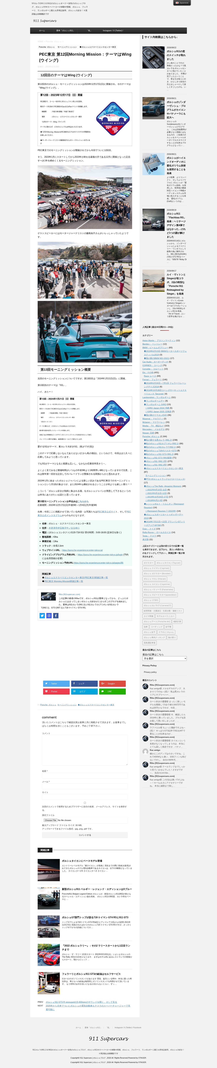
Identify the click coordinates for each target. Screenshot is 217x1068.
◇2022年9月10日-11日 (156, 489)
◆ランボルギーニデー (154, 401)
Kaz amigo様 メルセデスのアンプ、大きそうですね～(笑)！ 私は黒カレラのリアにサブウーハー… (167, 691)
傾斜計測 (177, 621)
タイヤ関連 (148, 616)
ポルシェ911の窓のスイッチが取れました (176, 55)
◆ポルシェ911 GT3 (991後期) (158, 458)
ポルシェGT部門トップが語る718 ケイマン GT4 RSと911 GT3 (95, 917)
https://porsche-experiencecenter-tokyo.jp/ (82, 550)
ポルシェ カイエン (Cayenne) (157, 584)
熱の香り (172, 637)
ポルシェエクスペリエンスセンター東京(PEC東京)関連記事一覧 (76, 577)
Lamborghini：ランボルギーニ (156, 397)
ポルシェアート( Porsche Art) (157, 621)
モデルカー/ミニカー (165, 616)
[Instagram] (49, 615)
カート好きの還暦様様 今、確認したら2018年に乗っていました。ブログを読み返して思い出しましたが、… (168, 717)
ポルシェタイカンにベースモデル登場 (82, 861)
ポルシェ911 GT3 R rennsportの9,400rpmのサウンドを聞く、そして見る (81, 1002)
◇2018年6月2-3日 (154, 500)
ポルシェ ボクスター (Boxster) (157, 573)
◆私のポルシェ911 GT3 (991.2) (159, 454)
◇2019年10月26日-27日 (156, 497)
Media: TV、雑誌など (153, 426)
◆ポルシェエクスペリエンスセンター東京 (96, 705)
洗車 (146, 627)
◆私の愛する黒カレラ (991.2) (158, 440)
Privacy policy (150, 672)
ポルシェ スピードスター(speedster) (160, 595)
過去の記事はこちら (153, 654)
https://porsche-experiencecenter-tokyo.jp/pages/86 (98, 562)
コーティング (156, 627)
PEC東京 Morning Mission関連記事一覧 (63, 581)
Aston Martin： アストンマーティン (159, 340)
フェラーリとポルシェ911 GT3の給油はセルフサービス (91, 974)
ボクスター (148, 563)
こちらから (83, 501)
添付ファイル (48, 815)
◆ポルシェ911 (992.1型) (155, 461)
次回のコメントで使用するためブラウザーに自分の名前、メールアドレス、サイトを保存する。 (84, 808)
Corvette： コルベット (152, 369)
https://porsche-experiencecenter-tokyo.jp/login (100, 554)
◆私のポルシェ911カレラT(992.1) (160, 447)
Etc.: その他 (147, 372)
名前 (45, 771)
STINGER (142, 1058)
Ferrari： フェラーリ (152, 379)
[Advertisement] (85, 652)
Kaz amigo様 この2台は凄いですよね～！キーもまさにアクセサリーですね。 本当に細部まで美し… (167, 782)
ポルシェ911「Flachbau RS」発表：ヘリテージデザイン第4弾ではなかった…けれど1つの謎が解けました (176, 225)
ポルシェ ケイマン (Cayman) (156, 568)
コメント (46, 733)
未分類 (145, 539)
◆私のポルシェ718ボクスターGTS (160, 450)
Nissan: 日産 (148, 433)
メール (46, 782)
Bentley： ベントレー (152, 344)
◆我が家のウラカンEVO (155, 415)
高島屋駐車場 (149, 643)
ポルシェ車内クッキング (154, 637)
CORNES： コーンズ (152, 365)
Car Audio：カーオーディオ (155, 362)
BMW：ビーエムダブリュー (155, 347)
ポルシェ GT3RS (151, 600)
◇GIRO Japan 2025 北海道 (158, 411)
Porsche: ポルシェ (48, 705)
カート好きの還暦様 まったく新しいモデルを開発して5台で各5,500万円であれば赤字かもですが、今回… (168, 704)
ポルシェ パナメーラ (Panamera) (158, 589)
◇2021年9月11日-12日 (156, 493)
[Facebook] (55, 615)
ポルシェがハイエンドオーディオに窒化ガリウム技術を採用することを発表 (176, 166)
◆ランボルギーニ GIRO (155, 404)
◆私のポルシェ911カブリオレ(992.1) (161, 443)
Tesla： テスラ (149, 536)
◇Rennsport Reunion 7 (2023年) (160, 511)
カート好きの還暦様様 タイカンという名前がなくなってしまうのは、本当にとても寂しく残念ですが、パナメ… (168, 743)
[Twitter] (42, 615)
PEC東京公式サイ (106, 511)
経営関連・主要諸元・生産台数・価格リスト (163, 611)
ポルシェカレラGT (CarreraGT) (157, 605)
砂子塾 (168, 627)
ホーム (42, 30)
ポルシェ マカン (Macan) (155, 579)
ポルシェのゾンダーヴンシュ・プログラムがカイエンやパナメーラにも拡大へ (176, 110)
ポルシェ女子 (149, 632)
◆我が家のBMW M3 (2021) (157, 358)
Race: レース (150, 376)
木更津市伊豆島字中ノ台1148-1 (64, 528)
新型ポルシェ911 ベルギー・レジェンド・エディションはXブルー (97, 889)
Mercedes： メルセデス (153, 429)
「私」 (89, 30)
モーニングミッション (67, 705)
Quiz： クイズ (149, 529)
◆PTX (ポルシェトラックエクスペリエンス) (164, 479)
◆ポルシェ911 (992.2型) (155, 465)
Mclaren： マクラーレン (153, 422)
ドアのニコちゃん (166, 632)
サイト (45, 792)
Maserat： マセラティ (152, 418)
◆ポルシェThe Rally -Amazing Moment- (163, 486)
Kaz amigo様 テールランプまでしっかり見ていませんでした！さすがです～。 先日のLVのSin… (167, 769)
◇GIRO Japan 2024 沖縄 (157, 408)
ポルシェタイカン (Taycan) (168, 563)
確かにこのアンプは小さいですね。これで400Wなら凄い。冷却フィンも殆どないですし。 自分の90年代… (168, 756)
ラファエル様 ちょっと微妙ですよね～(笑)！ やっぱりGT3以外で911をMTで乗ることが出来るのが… (168, 730)
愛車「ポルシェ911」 (65, 30)
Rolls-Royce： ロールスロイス (156, 532)
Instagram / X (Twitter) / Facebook (113, 31)
